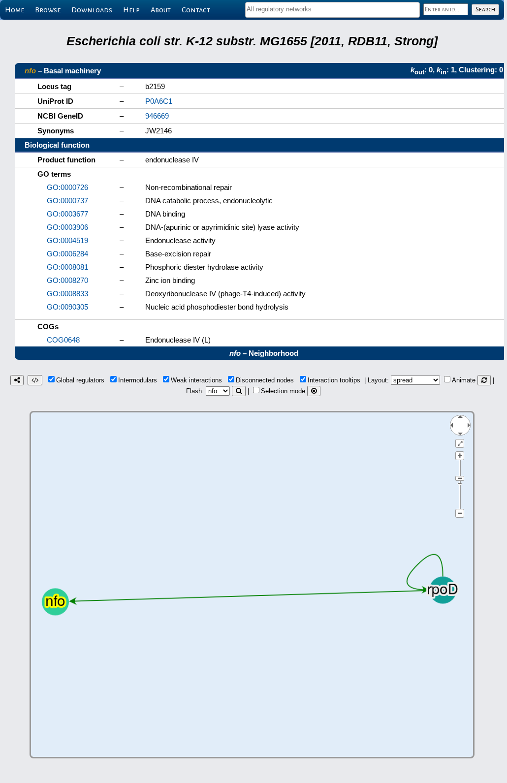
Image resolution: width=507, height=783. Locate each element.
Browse (48, 10)
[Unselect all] (313, 391)
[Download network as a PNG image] (17, 380)
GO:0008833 (67, 293)
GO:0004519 (67, 240)
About (161, 10)
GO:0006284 (67, 254)
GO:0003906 (67, 227)
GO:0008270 (67, 280)
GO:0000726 (67, 187)
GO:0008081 (67, 267)
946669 (157, 116)
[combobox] (332, 10)
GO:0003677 (67, 214)
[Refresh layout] (484, 380)
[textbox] (332, 9)
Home (14, 10)
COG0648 (63, 340)
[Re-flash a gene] (239, 391)
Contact (196, 10)
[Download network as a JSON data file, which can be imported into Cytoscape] (35, 380)
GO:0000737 (67, 200)
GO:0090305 (67, 307)
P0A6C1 (158, 101)
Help (131, 10)
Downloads (91, 10)
